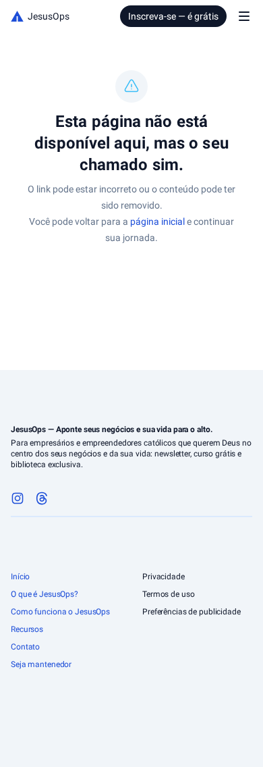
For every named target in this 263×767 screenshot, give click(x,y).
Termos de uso (168, 594)
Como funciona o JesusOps (60, 611)
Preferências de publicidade (191, 611)
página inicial (157, 221)
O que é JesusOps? (44, 594)
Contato (25, 647)
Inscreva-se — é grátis (173, 16)
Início (20, 576)
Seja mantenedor (41, 664)
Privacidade (163, 576)
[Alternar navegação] (244, 16)
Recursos (27, 629)
